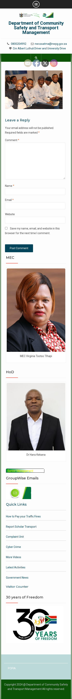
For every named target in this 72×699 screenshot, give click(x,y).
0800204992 (18, 44)
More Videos (13, 557)
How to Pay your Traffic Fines (23, 516)
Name (9, 185)
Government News (17, 577)
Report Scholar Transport (21, 526)
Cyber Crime (13, 546)
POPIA (12, 668)
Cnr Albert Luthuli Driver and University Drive (39, 48)
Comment (12, 140)
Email (9, 199)
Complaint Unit (15, 536)
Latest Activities (15, 567)
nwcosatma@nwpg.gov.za (51, 44)
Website (10, 214)
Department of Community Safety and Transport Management (36, 27)
